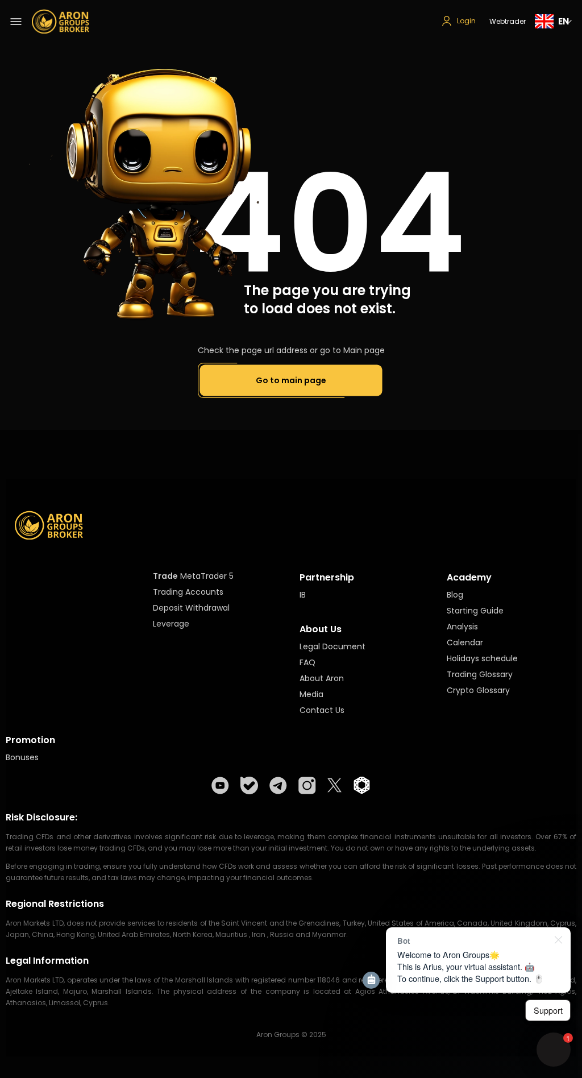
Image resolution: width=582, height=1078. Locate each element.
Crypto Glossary (478, 690)
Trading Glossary (480, 674)
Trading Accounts (188, 592)
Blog (455, 594)
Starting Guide (475, 610)
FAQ (307, 662)
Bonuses (22, 757)
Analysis (462, 626)
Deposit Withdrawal (191, 607)
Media (311, 694)
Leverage (171, 623)
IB (303, 594)
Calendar (465, 642)
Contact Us (322, 710)
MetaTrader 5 (207, 576)
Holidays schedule (482, 658)
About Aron (322, 678)
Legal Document (332, 646)
